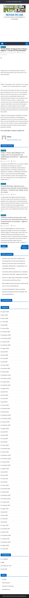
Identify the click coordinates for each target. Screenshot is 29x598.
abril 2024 (4, 402)
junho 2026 (5, 318)
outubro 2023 (5, 422)
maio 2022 (5, 478)
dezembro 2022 (6, 455)
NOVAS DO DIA (14, 15)
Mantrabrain (23, 596)
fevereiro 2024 (6, 408)
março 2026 (5, 328)
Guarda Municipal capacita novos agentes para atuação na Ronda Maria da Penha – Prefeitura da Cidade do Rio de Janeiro (14, 189)
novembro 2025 (6, 338)
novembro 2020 (6, 535)
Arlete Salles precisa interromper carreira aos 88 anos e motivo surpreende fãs (15, 285)
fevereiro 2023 (6, 448)
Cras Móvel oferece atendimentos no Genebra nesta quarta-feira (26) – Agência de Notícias (15, 273)
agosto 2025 (5, 348)
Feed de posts (6, 583)
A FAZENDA (5, 559)
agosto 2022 (5, 468)
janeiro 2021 (5, 532)
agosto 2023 (5, 428)
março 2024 (5, 405)
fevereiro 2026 (6, 332)
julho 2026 (5, 315)
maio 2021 (5, 519)
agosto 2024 (5, 388)
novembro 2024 (6, 378)
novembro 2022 (6, 458)
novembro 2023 (6, 418)
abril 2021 (4, 522)
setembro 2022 (6, 465)
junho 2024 (5, 395)
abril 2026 (4, 325)
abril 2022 (4, 482)
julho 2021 (4, 512)
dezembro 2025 (6, 335)
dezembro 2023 (6, 415)
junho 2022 (5, 475)
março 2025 (5, 365)
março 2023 (5, 445)
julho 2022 (5, 472)
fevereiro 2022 (6, 488)
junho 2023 (5, 435)
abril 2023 (4, 442)
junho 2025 (5, 355)
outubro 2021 (5, 502)
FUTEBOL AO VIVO (6, 566)
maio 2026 (5, 322)
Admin (14, 52)
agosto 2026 (5, 312)
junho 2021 (5, 515)
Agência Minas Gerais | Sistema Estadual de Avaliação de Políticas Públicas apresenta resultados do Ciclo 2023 (5, 246)
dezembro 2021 (6, 495)
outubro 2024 (6, 382)
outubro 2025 (5, 342)
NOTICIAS (3, 47)
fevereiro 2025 (6, 368)
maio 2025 (5, 358)
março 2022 (5, 485)
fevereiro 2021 (6, 529)
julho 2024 (5, 392)
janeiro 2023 (5, 452)
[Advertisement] (14, 30)
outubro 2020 (5, 539)
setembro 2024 (6, 385)
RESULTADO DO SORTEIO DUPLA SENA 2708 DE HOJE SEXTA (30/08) (25, 246)
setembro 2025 (6, 345)
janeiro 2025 (5, 372)
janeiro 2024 (5, 412)
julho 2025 (5, 352)
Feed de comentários (8, 586)
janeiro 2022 (5, 492)
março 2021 (5, 525)
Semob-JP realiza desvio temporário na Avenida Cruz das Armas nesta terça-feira (15, 279)
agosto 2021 (5, 508)
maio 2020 (5, 549)
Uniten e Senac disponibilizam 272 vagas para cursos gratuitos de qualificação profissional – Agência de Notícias (14, 156)
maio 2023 (5, 438)
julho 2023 (5, 432)
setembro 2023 (6, 425)
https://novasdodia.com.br (14, 140)
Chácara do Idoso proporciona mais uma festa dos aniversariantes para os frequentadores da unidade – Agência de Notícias (14, 220)
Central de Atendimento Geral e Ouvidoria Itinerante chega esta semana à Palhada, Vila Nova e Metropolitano (14, 292)
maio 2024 (5, 398)
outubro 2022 (5, 462)
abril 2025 (4, 362)
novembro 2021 (6, 498)
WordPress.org (6, 589)
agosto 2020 (5, 545)
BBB (3, 562)
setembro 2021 (6, 505)
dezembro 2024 (6, 375)
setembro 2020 (6, 542)
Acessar (4, 579)
